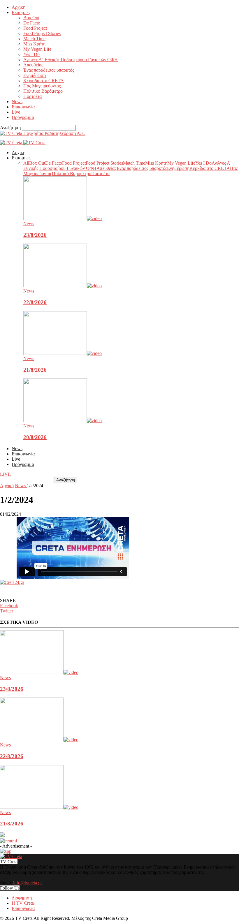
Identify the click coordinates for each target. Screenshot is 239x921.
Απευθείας (33, 64)
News (17, 101)
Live (16, 112)
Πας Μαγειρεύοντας (42, 85)
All (26, 163)
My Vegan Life (37, 49)
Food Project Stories (42, 33)
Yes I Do (31, 54)
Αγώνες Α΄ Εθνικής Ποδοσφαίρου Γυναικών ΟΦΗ (70, 59)
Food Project (35, 28)
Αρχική (7, 485)
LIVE (5, 474)
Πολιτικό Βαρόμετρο (43, 91)
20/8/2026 (35, 437)
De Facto (31, 22)
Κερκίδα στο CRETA (43, 80)
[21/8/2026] (62, 353)
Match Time (34, 38)
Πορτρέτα (32, 96)
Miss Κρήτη (34, 43)
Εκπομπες (21, 12)
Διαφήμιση (22, 897)
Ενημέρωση (34, 75)
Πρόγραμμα (23, 117)
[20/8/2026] (62, 420)
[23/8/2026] (62, 218)
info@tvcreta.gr (27, 882)
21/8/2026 (35, 370)
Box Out (31, 17)
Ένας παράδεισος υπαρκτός (48, 70)
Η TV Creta (23, 903)
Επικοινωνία (23, 106)
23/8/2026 (35, 235)
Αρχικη (18, 7)
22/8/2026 (35, 302)
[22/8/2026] (62, 285)
